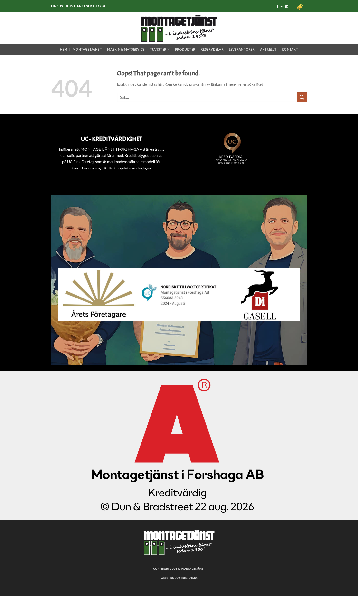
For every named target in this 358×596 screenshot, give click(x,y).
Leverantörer (242, 49)
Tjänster (158, 49)
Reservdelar (212, 49)
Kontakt (290, 49)
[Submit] (302, 97)
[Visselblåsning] (300, 7)
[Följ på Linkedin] (286, 7)
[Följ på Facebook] (277, 7)
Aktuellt (268, 49)
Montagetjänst (87, 49)
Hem (63, 49)
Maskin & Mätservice (125, 49)
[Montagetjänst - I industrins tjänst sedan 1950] (179, 28)
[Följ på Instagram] (282, 7)
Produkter (185, 49)
